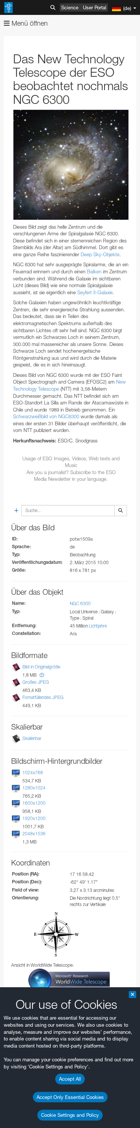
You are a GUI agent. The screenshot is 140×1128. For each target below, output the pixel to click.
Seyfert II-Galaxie (95, 292)
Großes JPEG (35, 682)
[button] (42, 675)
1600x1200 (34, 803)
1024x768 (32, 772)
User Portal (94, 7)
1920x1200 (34, 818)
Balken (94, 271)
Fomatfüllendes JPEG (42, 697)
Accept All (70, 1079)
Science (69, 7)
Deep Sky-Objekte (100, 254)
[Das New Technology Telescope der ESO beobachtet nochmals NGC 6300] (70, 165)
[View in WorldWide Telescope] (69, 979)
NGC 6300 (80, 603)
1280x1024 (34, 788)
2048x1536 (34, 833)
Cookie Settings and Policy (70, 1115)
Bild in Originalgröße (41, 667)
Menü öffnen (29, 23)
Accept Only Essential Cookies (70, 1097)
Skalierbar (31, 738)
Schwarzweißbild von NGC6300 (46, 416)
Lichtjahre (98, 626)
